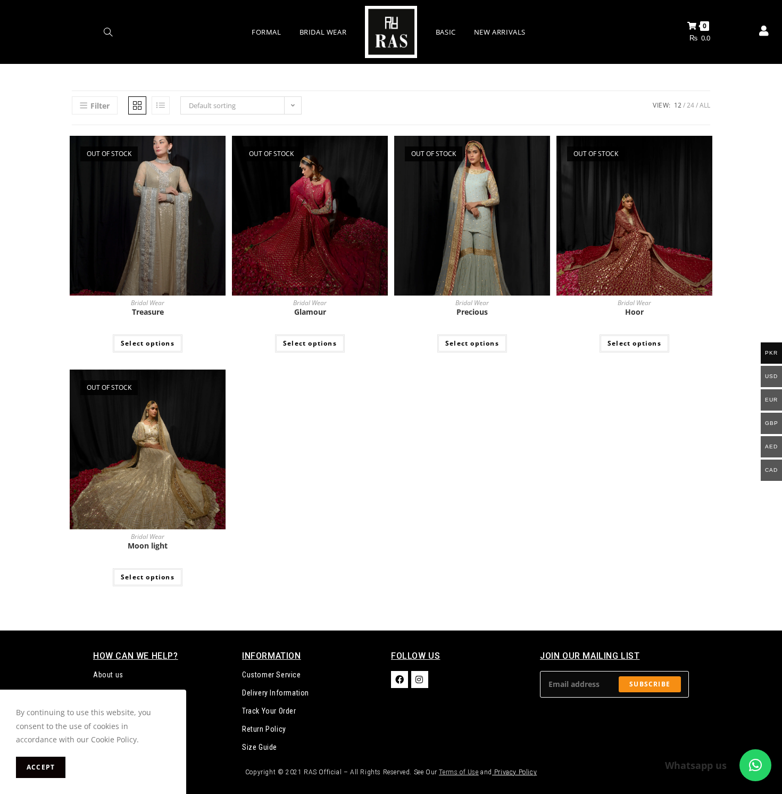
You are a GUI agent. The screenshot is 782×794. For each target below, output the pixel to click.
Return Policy (264, 729)
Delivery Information (275, 693)
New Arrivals (500, 32)
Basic (446, 32)
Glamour (310, 312)
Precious (472, 312)
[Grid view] (137, 105)
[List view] (161, 105)
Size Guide (259, 747)
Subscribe (649, 684)
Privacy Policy (515, 772)
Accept (41, 767)
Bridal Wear (323, 32)
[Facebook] (399, 679)
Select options (147, 343)
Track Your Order (269, 711)
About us (108, 674)
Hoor (634, 312)
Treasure (148, 312)
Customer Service (271, 674)
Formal (266, 32)
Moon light (148, 546)
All (705, 105)
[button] (755, 765)
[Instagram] (419, 679)
